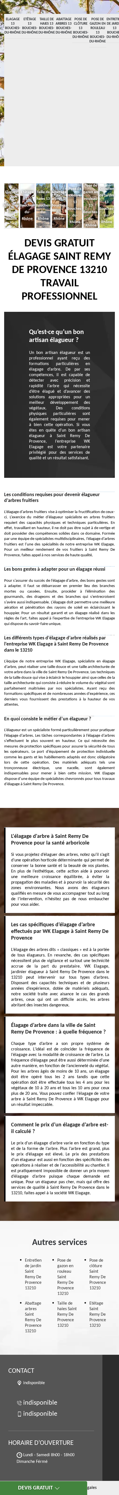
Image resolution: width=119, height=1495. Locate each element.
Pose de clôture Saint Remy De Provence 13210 (97, 1274)
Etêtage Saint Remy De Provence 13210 (97, 1314)
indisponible (40, 1403)
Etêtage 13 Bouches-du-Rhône (30, 25)
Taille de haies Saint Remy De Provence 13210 (67, 1314)
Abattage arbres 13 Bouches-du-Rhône (64, 25)
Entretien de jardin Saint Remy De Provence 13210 (33, 1274)
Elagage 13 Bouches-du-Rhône (12, 25)
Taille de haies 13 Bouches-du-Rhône (46, 25)
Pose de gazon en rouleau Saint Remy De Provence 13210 (65, 1277)
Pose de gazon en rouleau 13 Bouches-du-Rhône (97, 30)
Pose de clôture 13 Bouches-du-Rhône (81, 28)
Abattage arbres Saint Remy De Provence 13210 (33, 1317)
